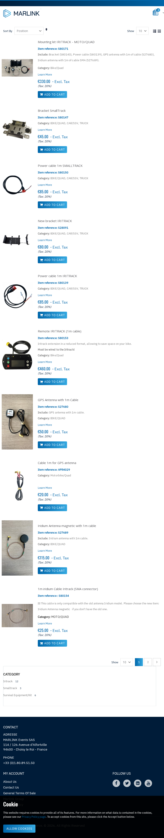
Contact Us (11, 787)
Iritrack (8, 681)
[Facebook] (116, 783)
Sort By (7, 31)
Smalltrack (10, 688)
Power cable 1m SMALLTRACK (60, 165)
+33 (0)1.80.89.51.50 (19, 763)
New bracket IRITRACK (55, 221)
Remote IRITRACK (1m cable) (59, 331)
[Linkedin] (137, 783)
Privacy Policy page (34, 817)
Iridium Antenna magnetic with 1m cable (67, 526)
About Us (9, 782)
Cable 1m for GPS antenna (57, 463)
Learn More (45, 74)
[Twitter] (127, 783)
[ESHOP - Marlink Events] (21, 13)
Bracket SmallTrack (52, 110)
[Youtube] (148, 783)
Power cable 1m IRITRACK (57, 276)
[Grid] (159, 31)
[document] (82, 817)
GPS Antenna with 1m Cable (58, 400)
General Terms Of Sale (19, 793)
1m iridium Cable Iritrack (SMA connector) (68, 589)
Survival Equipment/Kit (17, 695)
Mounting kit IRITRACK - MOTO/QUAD (66, 42)
